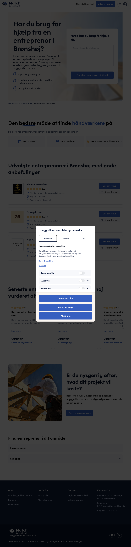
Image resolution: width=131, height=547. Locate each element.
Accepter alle (65, 298)
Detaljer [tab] (65, 238)
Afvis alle (65, 315)
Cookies (42, 265)
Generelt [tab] (48, 238)
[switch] (82, 273)
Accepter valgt (65, 307)
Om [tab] (83, 238)
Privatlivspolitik (46, 261)
